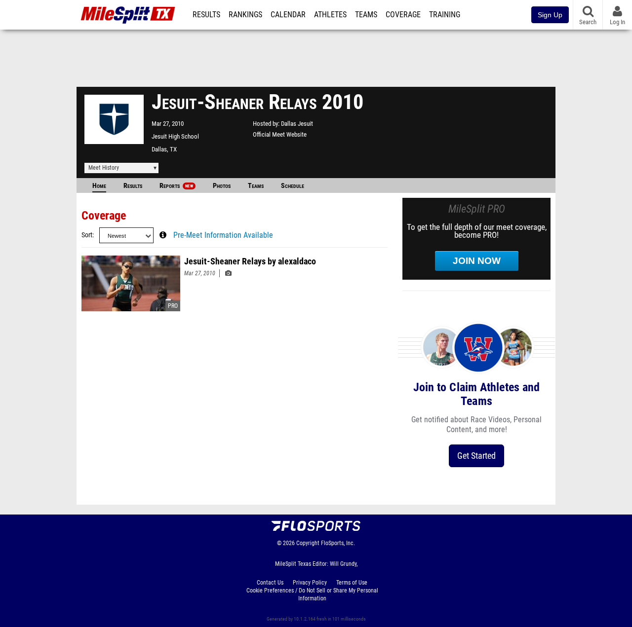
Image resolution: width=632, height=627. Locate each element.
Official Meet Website (280, 134)
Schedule (292, 186)
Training (444, 14)
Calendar (288, 14)
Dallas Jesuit (297, 123)
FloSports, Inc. (338, 543)
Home (99, 186)
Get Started (476, 455)
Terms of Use (351, 582)
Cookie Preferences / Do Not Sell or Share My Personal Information (312, 594)
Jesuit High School (175, 136)
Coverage (403, 14)
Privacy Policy (310, 582)
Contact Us (270, 582)
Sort (86, 235)
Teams (366, 14)
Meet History (103, 167)
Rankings (245, 14)
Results (206, 14)
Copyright (307, 543)
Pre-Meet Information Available (223, 235)
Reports (176, 186)
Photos (222, 186)
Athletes (330, 14)
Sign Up (550, 15)
